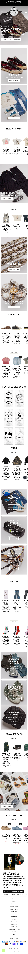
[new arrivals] (14, 255)
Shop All (14, 538)
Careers (14, 899)
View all (14, 133)
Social (14, 932)
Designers (14, 916)
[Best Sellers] (14, 66)
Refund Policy (14, 909)
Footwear (14, 921)
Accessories (14, 924)
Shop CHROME (14, 534)
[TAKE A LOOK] (14, 103)
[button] (25, 477)
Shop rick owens (14, 698)
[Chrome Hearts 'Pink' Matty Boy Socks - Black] (26, 646)
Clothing (14, 919)
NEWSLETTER (13, 939)
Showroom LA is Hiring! (13, 894)
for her (17, 39)
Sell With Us (14, 926)
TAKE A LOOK (7, 39)
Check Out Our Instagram (13, 891)
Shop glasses (14, 565)
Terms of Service (14, 906)
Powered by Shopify (14, 951)
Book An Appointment (14, 929)
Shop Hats (14, 724)
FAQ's (13, 901)
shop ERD (14, 673)
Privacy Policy (14, 911)
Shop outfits (14, 506)
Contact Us (14, 904)
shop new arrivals (14, 509)
